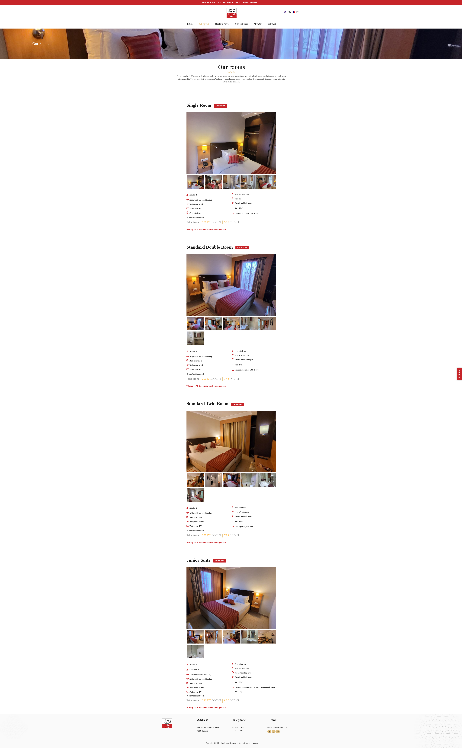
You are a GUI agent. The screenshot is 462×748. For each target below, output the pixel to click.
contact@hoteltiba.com (277, 727)
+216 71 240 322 (239, 727)
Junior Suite (198, 560)
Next (270, 143)
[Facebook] (269, 731)
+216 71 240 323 (239, 731)
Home (189, 24)
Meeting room (222, 24)
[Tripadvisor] (278, 731)
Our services (241, 24)
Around (258, 24)
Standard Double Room (209, 247)
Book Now (220, 106)
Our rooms (204, 24)
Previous (192, 143)
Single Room (198, 105)
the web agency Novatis (248, 743)
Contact (272, 24)
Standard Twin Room (207, 403)
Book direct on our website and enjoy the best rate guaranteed (229, 2)
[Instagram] (274, 731)
